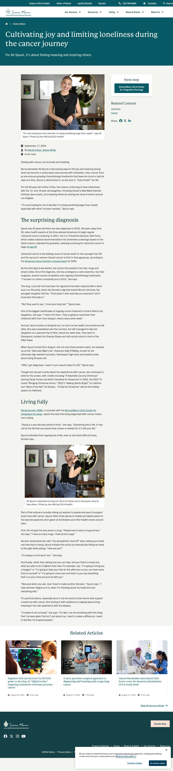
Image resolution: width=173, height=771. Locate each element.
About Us (155, 12)
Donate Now (160, 723)
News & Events (133, 12)
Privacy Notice (64, 752)
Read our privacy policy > (126, 756)
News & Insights (131, 745)
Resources (93, 12)
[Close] (166, 750)
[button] (39, 3)
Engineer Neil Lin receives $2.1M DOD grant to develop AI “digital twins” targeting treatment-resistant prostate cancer (30, 683)
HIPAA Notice (48, 752)
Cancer (114, 112)
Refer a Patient (64, 3)
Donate (102, 3)
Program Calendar (100, 745)
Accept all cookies (158, 763)
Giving (112, 12)
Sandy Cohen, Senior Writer (42, 150)
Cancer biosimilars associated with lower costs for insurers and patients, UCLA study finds (140, 681)
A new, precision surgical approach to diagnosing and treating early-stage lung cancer (86, 681)
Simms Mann (19, 23)
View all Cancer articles (152, 705)
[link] (121, 121)
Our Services (71, 12)
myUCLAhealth (85, 3)
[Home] (6, 23)
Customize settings (134, 763)
